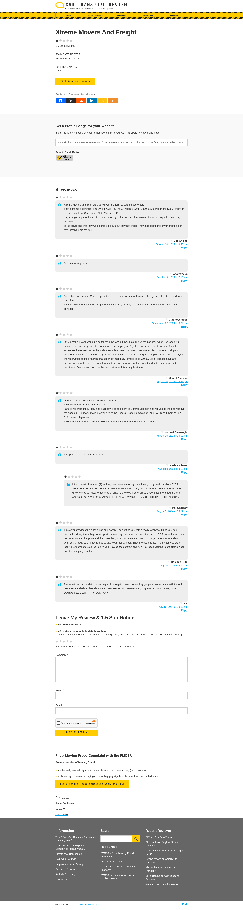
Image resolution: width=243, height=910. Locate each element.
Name (59, 690)
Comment (61, 655)
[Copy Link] (102, 100)
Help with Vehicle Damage (70, 864)
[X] (71, 100)
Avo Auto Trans (163, 837)
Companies (121, 15)
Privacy (88, 904)
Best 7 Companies (95, 15)
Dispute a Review (65, 869)
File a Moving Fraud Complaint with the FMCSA (92, 784)
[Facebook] (61, 100)
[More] (113, 100)
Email (59, 705)
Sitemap (95, 904)
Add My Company (65, 874)
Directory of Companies (68, 854)
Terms (81, 904)
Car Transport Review (96, 5)
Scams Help (148, 15)
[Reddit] (81, 100)
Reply (184, 247)
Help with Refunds (65, 859)
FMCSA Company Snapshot (75, 81)
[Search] (136, 838)
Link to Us (174, 15)
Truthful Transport (169, 884)
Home (68, 15)
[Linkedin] (92, 100)
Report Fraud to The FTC (114, 861)
